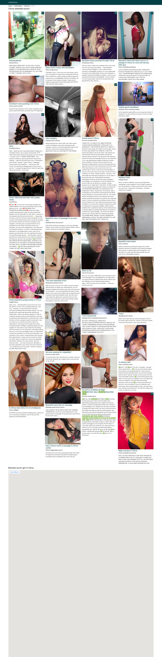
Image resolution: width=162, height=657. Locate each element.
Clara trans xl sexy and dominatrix (60, 68)
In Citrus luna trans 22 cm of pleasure (25, 408)
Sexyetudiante (15, 61)
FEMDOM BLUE (13, 2)
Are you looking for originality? (59, 352)
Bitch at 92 (86, 271)
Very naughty (51, 138)
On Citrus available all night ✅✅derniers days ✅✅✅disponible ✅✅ (98, 392)
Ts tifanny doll (124, 362)
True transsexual (89, 316)
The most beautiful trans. (56, 281)
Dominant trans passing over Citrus (24, 104)
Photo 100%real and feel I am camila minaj (24, 199)
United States (18, 6)
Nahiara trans (124, 177)
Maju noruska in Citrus (128, 451)
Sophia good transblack (129, 107)
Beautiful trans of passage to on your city (61, 219)
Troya (121, 314)
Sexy (11, 146)
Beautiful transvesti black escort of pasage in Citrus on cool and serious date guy (134, 63)
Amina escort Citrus (90, 138)
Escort (10, 6)
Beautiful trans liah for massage (59, 405)
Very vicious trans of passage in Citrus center (62, 447)
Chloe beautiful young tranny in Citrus (25, 300)
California (27, 6)
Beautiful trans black (127, 241)
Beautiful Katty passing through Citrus (98, 61)
